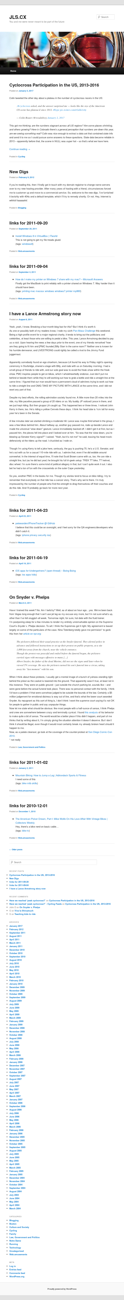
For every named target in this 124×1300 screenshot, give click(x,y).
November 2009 (17, 990)
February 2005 (16, 1171)
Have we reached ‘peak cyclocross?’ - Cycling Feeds (35, 903)
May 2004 (14, 1201)
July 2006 (14, 1113)
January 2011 (15, 946)
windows (49, 291)
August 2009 (15, 1000)
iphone (25, 535)
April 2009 (14, 1014)
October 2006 (15, 1102)
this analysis (91, 712)
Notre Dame (15, 1240)
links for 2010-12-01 (28, 805)
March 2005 (15, 1167)
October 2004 (15, 1184)
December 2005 (17, 1136)
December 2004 (17, 1177)
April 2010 (14, 973)
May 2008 (14, 1048)
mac (32, 291)
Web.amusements (26, 251)
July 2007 (14, 1082)
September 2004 (17, 1187)
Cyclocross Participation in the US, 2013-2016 (54, 85)
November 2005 (17, 1140)
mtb (29, 783)
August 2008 (15, 1038)
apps (28, 574)
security (42, 535)
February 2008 (16, 1058)
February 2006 (16, 1130)
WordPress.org (16, 1276)
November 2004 (17, 1181)
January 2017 (15, 925)
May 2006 (14, 1119)
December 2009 (17, 987)
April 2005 (14, 1164)
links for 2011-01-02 (28, 762)
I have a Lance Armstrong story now (45, 313)
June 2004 (14, 1198)
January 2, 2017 (56, 117)
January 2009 (15, 1024)
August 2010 (15, 959)
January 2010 (15, 983)
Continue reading (19, 149)
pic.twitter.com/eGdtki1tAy (73, 109)
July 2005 (14, 1153)
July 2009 (14, 1004)
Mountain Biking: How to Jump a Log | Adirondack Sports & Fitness (51, 775)
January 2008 (15, 1062)
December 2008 (17, 1027)
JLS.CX (17, 16)
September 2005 (17, 1147)
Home (13, 70)
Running (13, 1244)
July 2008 (14, 1041)
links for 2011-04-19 (28, 557)
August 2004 (15, 1191)
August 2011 (15, 936)
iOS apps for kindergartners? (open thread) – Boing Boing (46, 570)
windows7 (60, 291)
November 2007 (17, 1068)
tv (28, 830)
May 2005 (14, 1160)
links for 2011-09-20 (28, 223)
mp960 (76, 291)
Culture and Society (19, 1227)
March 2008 (15, 1055)
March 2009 (15, 1017)
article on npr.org (32, 633)
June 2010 (14, 966)
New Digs (18, 172)
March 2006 (15, 1126)
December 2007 (17, 1065)
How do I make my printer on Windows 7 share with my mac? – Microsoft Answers (59, 279)
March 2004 (15, 1208)
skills (34, 783)
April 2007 (14, 1092)
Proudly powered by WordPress (62, 1288)
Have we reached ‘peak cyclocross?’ (27, 900)
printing (26, 291)
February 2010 (16, 980)
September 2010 (17, 956)
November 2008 (17, 1031)
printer (69, 291)
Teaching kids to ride (25, 913)
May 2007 (14, 1089)
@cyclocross (23, 105)
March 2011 (15, 942)
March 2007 (15, 1096)
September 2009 (17, 997)
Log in (12, 1266)
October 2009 (15, 993)
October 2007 (15, 1072)
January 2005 (15, 1174)
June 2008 (14, 1045)
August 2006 (15, 1109)
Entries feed (15, 1269)
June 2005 (14, 1157)
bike (24, 783)
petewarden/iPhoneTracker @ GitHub (35, 523)
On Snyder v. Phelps (29, 597)
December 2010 (17, 949)
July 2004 (14, 1194)
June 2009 (14, 1007)
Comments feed (17, 1273)
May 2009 (14, 1011)
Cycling (21, 156)
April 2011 (14, 939)
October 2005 (15, 1143)
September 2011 (17, 932)
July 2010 (14, 963)
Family (12, 1233)
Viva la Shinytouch (24, 910)
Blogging (22, 207)
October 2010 (15, 953)
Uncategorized (16, 1250)
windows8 (27, 243)
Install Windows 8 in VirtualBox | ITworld (36, 236)
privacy (33, 535)
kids (34, 574)
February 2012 (16, 929)
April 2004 (14, 1205)
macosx (40, 291)
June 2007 (14, 1085)
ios (48, 535)
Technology (15, 1247)
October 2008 (15, 1034)
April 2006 (14, 1123)
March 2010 (15, 977)
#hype (56, 109)
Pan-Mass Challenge (84, 330)
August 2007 (15, 1079)
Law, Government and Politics (31, 747)
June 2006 (14, 1116)
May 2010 (14, 970)
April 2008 (14, 1051)
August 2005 (15, 1150)
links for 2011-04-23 (28, 510)
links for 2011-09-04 (28, 266)
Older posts (15, 849)
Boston (12, 1223)
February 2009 (16, 1021)
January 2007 (15, 1099)
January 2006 (15, 1133)
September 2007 (17, 1075)
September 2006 (17, 1106)
